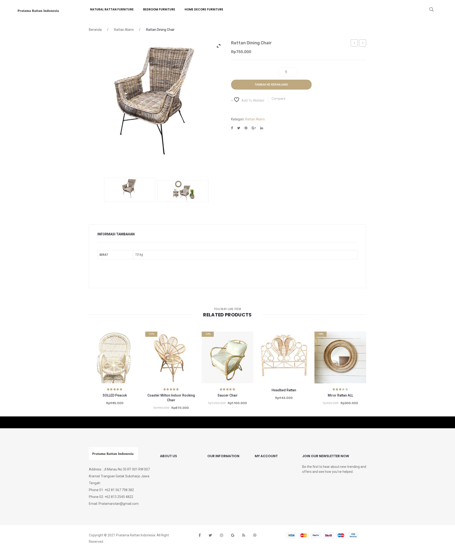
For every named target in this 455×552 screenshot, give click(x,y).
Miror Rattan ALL (340, 395)
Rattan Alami (124, 30)
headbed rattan (362, 43)
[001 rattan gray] (183, 191)
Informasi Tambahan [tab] (116, 234)
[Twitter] (238, 128)
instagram (221, 535)
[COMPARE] (121, 365)
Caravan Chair (354, 43)
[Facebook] (232, 128)
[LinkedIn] (261, 128)
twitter (210, 535)
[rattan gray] (129, 190)
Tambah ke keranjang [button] (108, 365)
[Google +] (254, 128)
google (232, 535)
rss (243, 535)
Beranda (95, 30)
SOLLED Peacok (115, 395)
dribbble (254, 535)
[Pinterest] (246, 128)
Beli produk (221, 365)
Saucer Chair (228, 395)
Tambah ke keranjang (271, 84)
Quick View (134, 365)
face (200, 535)
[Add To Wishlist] (95, 368)
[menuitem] (111, 9)
